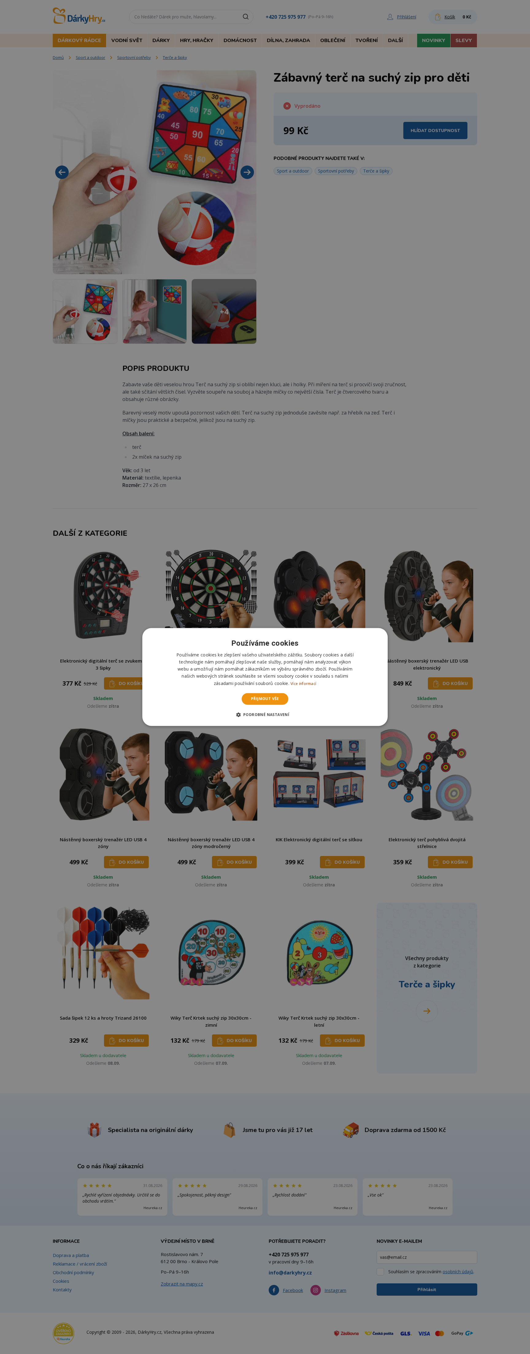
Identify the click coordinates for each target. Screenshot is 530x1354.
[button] (265, 714)
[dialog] (265, 677)
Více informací (303, 683)
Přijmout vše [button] (265, 698)
